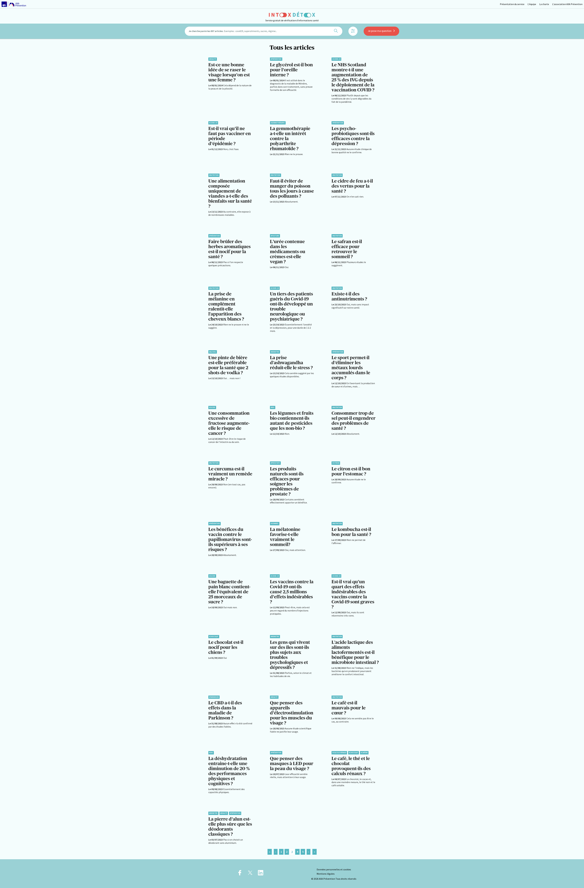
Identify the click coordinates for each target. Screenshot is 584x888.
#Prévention (276, 59)
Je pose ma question (379, 31)
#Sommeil (274, 523)
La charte (544, 4)
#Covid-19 (336, 59)
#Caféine (364, 753)
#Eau (211, 753)
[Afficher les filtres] (353, 31)
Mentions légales (326, 873)
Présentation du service (512, 4)
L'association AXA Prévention (567, 4)
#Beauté (212, 59)
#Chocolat (213, 636)
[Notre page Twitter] (250, 873)
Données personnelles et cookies (334, 869)
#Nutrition (214, 175)
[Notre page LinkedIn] (260, 873)
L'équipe (532, 4)
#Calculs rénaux (339, 753)
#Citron (335, 463)
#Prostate (275, 463)
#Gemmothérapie (278, 123)
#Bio (272, 407)
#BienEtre (275, 352)
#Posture (275, 236)
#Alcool (212, 352)
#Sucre (212, 407)
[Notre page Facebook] (239, 873)
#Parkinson (214, 697)
